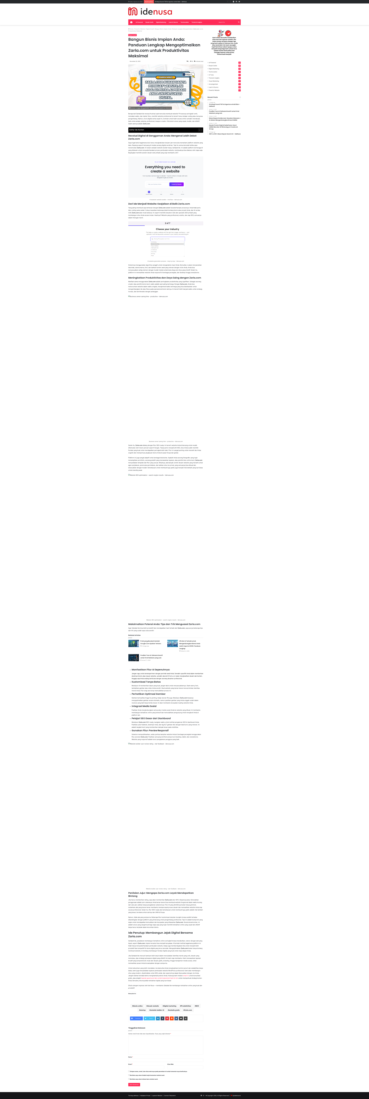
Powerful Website (139, 29)
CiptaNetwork (236, 1095)
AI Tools (211, 75)
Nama (130, 1057)
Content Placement (170, 1095)
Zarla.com (188, 1010)
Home (131, 29)
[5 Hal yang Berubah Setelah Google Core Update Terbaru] (133, 643)
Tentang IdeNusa (133, 1095)
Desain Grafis (149, 22)
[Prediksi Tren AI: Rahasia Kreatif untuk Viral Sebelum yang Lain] (133, 657)
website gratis (174, 1010)
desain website (153, 1006)
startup (143, 1010)
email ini (186, 976)
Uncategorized (213, 84)
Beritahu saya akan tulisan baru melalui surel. (144, 1079)
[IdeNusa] (150, 11)
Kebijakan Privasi (145, 1095)
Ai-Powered (139, 22)
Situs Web (170, 1064)
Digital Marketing (161, 22)
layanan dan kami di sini (159, 978)
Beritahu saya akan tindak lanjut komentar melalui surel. (147, 1075)
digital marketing (170, 1006)
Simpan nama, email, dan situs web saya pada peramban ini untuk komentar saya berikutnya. (158, 1071)
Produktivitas (186, 1006)
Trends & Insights (197, 22)
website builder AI (157, 1010)
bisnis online (138, 1006)
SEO (197, 1006)
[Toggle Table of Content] (199, 130)
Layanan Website (157, 1095)
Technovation (185, 22)
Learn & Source (173, 22)
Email (130, 1064)
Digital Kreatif (150, 29)
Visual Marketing (214, 81)
